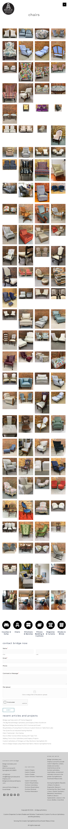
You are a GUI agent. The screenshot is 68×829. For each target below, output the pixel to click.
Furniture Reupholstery (32, 787)
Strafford (50, 795)
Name (5, 648)
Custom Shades (29, 774)
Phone (5, 666)
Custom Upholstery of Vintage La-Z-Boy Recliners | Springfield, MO (25, 741)
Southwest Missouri (53, 778)
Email (5, 658)
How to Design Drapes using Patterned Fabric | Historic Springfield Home (27, 744)
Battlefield (50, 793)
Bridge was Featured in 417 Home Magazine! (17, 720)
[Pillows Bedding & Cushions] (39, 625)
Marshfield (58, 793)
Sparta (55, 791)
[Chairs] (17, 625)
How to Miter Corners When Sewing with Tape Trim (20, 736)
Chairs (17, 632)
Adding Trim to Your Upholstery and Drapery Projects (20, 738)
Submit (8, 710)
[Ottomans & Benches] (28, 625)
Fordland (56, 785)
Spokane (60, 791)
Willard (50, 785)
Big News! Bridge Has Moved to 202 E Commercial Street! (22, 725)
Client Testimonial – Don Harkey (13, 733)
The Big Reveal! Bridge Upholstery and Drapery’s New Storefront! (24, 722)
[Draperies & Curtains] (50, 625)
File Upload (6, 687)
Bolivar (56, 795)
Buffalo (54, 800)
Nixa (59, 789)
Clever (50, 791)
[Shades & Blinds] (61, 625)
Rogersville (50, 787)
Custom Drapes (29, 770)
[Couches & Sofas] (6, 625)
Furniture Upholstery (31, 785)
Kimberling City (52, 789)
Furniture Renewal (30, 789)
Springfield (55, 776)
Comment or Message (11, 673)
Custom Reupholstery (31, 783)
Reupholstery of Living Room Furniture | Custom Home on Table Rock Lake (28, 728)
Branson (57, 787)
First (4, 654)
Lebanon (59, 798)
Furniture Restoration (31, 791)
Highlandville (51, 798)
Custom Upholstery (31, 781)
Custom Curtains (30, 772)
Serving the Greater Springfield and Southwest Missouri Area (34, 821)
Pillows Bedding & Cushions (39, 634)
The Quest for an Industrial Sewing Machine (17, 730)
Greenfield (60, 800)
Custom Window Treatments (34, 776)
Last (37, 654)
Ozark (63, 789)
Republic (62, 783)
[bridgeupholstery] (8, 8)
